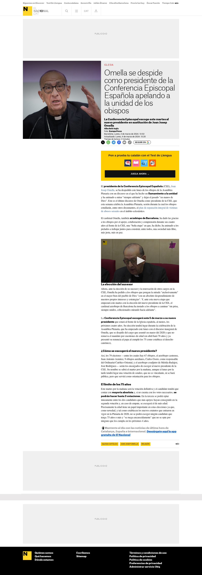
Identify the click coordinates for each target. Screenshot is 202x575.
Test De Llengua (54, 3)
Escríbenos (83, 553)
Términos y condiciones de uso (148, 553)
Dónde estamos (44, 560)
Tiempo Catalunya (171, 3)
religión (145, 444)
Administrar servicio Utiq (144, 567)
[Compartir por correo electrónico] (124, 142)
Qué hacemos (43, 556)
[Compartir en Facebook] (119, 142)
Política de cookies (140, 560)
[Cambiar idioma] (86, 11)
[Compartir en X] (103, 142)
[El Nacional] (27, 11)
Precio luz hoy (137, 3)
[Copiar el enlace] (130, 142)
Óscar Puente (153, 3)
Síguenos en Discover (33, 3)
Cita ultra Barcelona (118, 3)
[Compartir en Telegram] (114, 142)
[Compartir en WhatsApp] (108, 142)
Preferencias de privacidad (145, 563)
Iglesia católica (109, 444)
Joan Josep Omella (129, 444)
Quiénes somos (44, 553)
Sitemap (81, 556)
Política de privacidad (142, 556)
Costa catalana (71, 3)
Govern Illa (86, 3)
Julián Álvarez (100, 3)
